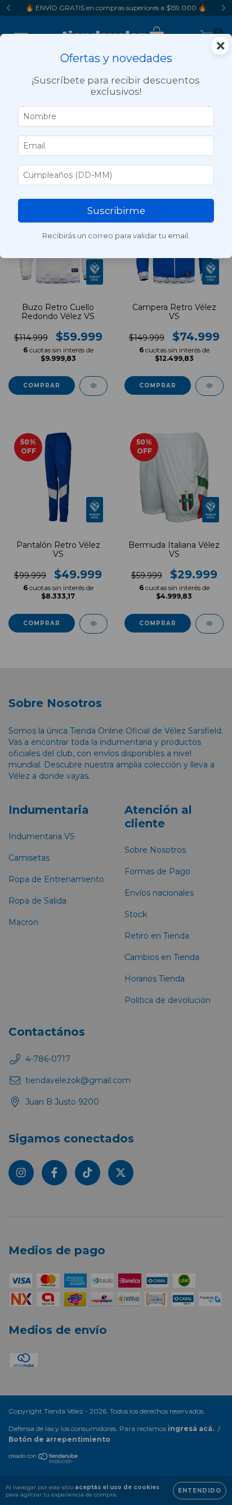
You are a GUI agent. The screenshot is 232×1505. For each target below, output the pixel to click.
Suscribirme (116, 210)
